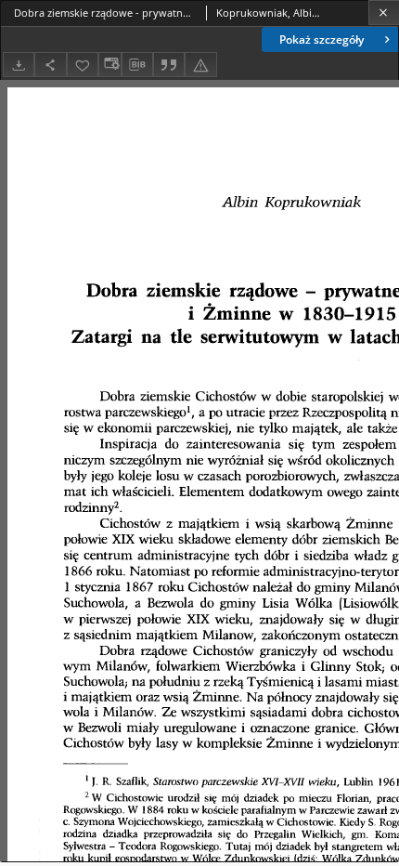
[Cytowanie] (169, 64)
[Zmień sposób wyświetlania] (109, 64)
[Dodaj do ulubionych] (82, 64)
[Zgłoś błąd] (200, 64)
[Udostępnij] (50, 64)
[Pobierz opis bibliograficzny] (137, 65)
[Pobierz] (18, 64)
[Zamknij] (383, 12)
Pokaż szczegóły (321, 39)
